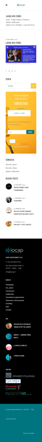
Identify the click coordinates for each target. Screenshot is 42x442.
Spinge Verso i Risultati (14, 25)
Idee (7, 307)
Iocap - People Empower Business (17, 19)
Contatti (8, 310)
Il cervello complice (20, 345)
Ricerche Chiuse (11, 168)
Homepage (10, 285)
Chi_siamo (9, 288)
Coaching (9, 304)
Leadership (10, 294)
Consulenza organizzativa (15, 297)
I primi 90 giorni (19, 356)
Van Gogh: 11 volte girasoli (22, 224)
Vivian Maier (18, 201)
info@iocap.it (11, 272)
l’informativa (24, 144)
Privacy (25, 433)
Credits (31, 433)
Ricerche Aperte (11, 164)
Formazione (10, 291)
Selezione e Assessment (15, 300)
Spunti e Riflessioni (12, 22)
